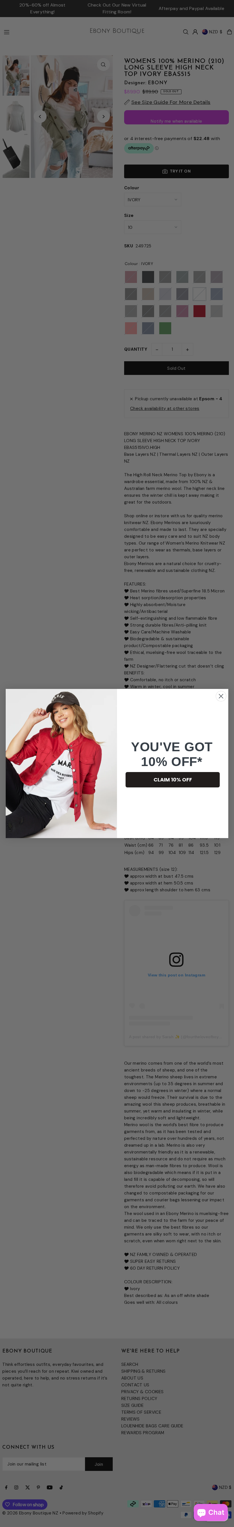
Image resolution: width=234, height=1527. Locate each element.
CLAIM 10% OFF (173, 779)
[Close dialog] (221, 696)
